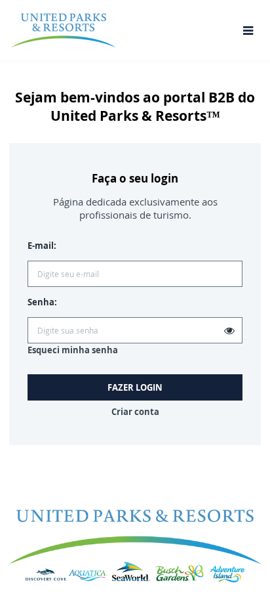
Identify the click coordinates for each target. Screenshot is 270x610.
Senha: (42, 302)
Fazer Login (135, 387)
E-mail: (42, 245)
